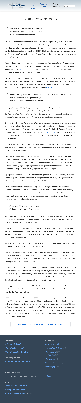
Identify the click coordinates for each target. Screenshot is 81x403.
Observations (50, 352)
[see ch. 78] (50, 132)
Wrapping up (50, 367)
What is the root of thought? (16, 352)
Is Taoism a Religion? (13, 344)
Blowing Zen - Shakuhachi (15, 390)
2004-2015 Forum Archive (15, 393)
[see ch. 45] (50, 87)
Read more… (52, 376)
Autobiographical (52, 344)
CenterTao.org (16, 4)
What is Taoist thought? (14, 348)
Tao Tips (51, 355)
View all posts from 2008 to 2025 (18, 361)
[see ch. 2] (23, 69)
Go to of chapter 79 (40, 324)
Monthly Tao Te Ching (53, 348)
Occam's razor (50, 359)
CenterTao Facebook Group (16, 386)
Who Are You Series (53, 363)
